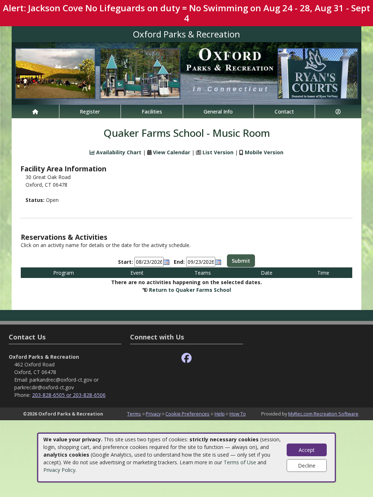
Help (220, 413)
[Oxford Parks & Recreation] (186, 72)
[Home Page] (35, 111)
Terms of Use (240, 462)
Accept (307, 449)
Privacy (153, 413)
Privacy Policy (59, 469)
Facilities (152, 111)
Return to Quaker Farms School (190, 289)
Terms (134, 413)
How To (237, 413)
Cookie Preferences (187, 413)
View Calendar (171, 152)
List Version (218, 152)
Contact (284, 111)
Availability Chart (118, 152)
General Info (218, 111)
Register (90, 111)
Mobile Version (264, 152)
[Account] (338, 111)
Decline (306, 465)
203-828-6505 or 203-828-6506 (69, 394)
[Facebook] (186, 358)
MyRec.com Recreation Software (323, 413)
